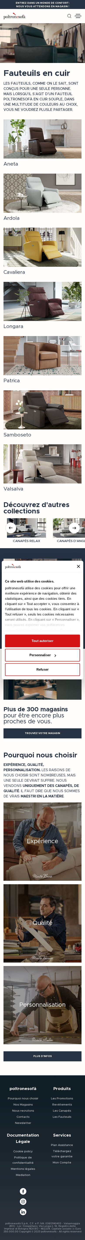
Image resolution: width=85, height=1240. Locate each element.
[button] (42, 733)
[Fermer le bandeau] (78, 566)
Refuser (42, 669)
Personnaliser (40, 655)
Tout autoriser (42, 641)
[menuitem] (23, 1098)
